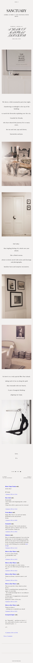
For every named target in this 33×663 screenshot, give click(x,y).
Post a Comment (8, 636)
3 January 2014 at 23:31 (11, 601)
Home (13, 38)
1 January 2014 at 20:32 (11, 531)
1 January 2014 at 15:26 (11, 494)
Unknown (7, 535)
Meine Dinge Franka (10, 486)
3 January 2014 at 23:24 (11, 570)
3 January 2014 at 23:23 (11, 559)
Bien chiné (8, 497)
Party (19, 38)
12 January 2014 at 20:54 (11, 632)
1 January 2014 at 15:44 (11, 509)
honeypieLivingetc (10, 614)
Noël (16, 38)
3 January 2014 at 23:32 (11, 611)
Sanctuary (16, 11)
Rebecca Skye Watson (11, 551)
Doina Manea (8, 512)
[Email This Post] (20, 471)
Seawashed (8, 523)
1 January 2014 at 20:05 (11, 520)
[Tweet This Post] (15, 471)
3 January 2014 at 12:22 (11, 548)
